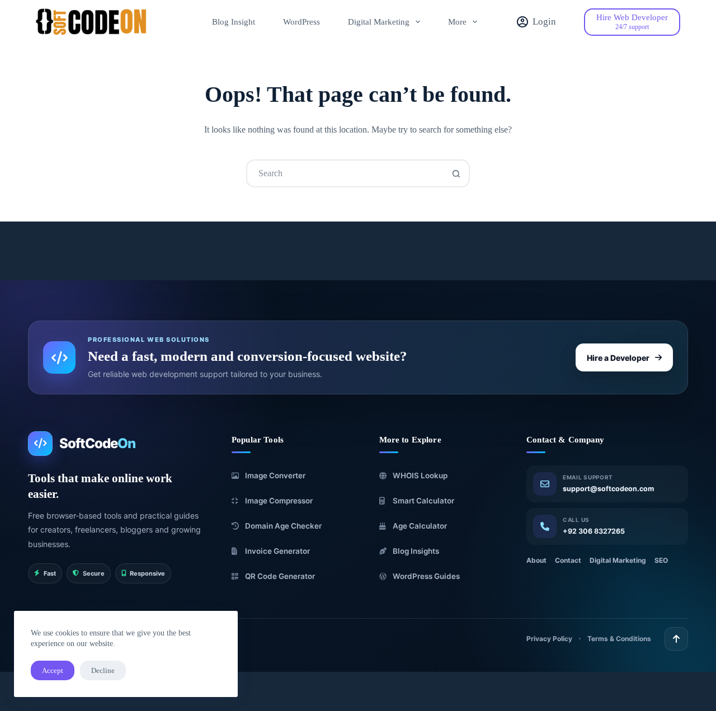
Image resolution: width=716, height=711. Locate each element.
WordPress (301, 21)
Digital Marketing (378, 21)
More (457, 21)
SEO (661, 560)
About (536, 560)
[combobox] (345, 173)
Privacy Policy (549, 638)
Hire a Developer (618, 357)
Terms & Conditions (619, 638)
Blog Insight (233, 21)
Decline (103, 670)
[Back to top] (676, 639)
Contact (568, 560)
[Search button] (456, 173)
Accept (52, 670)
